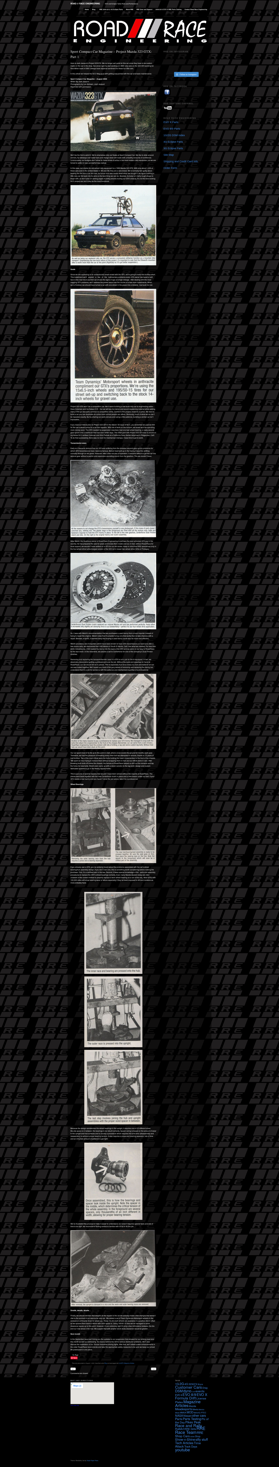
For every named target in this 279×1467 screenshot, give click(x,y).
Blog (93, 9)
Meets (195, 1409)
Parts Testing (192, 1418)
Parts (178, 1419)
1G (177, 1384)
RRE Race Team (190, 1430)
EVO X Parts (170, 122)
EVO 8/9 (189, 1394)
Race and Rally (188, 1425)
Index (182, 135)
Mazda (192, 1406)
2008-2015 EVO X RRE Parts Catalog (168, 9)
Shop (197, 1436)
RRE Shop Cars (189, 1434)
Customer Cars (188, 1387)
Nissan (187, 1415)
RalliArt (179, 1429)
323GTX (121, 1363)
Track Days (190, 1446)
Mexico (201, 1409)
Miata (177, 1412)
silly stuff (201, 1439)
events (199, 1391)
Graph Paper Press (92, 1460)
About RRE (129, 9)
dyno (187, 1390)
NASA (179, 1415)
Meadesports (183, 1409)
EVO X (202, 1394)
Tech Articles (184, 1442)
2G (181, 1383)
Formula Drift (185, 1397)
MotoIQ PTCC (200, 1412)
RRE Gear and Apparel (144, 9)
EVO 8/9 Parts (171, 128)
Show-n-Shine (185, 1439)
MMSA (183, 1412)
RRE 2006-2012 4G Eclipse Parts (111, 9)
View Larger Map (74, 1405)
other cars (199, 1415)
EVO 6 (178, 1395)
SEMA (192, 1436)
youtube (182, 1449)
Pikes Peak (193, 1422)
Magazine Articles (129, 1363)
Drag (205, 1387)
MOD (190, 1412)
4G (186, 1384)
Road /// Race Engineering (85, 3)
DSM (179, 1390)
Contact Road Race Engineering (196, 9)
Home (87, 9)
